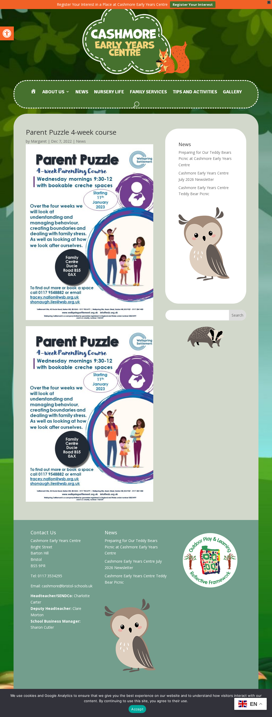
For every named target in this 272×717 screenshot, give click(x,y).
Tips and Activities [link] (195, 92)
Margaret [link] (39, 141)
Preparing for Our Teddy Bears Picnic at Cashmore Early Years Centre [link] (205, 159)
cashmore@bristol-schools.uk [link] (67, 585)
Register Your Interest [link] (193, 4)
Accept (137, 709)
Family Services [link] (148, 92)
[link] (7, 33)
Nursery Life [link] (109, 92)
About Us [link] (53, 92)
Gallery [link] (232, 92)
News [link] (81, 92)
